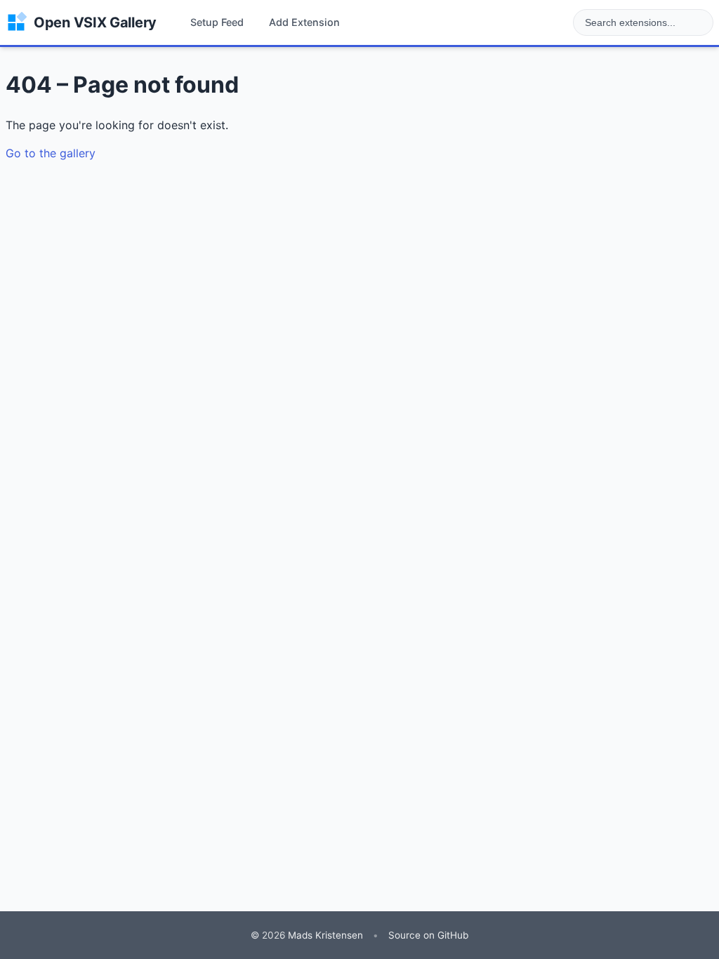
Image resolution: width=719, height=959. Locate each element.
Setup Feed (217, 22)
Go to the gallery (50, 153)
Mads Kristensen (325, 935)
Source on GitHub (428, 935)
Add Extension (304, 22)
